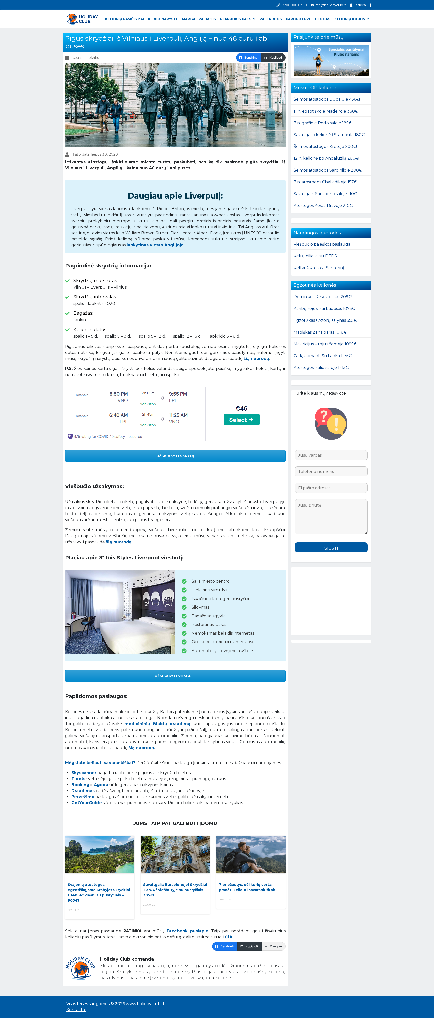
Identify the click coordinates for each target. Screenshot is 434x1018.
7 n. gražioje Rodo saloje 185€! (323, 123)
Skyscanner (83, 772)
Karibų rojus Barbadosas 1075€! (325, 308)
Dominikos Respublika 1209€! (323, 296)
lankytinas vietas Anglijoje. (156, 245)
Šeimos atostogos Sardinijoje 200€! (328, 170)
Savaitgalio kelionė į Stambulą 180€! (329, 134)
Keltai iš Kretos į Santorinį (319, 267)
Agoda (101, 784)
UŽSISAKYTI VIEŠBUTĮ (175, 676)
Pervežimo (82, 796)
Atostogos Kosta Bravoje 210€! (323, 205)
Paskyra (359, 5)
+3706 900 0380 (293, 5)
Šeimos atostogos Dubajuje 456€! (327, 99)
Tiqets (78, 778)
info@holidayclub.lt (330, 5)
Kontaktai (76, 1009)
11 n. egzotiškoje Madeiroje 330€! (326, 111)
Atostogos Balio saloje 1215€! (321, 367)
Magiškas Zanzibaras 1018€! (320, 332)
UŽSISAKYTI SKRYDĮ (175, 456)
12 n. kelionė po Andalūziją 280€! (326, 158)
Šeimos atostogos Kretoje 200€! (325, 146)
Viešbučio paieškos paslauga (322, 244)
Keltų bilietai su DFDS (315, 256)
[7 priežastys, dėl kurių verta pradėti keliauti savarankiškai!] (251, 854)
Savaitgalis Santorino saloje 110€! (326, 193)
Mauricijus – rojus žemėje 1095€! (325, 344)
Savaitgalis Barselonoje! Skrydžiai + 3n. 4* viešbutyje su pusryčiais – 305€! (175, 889)
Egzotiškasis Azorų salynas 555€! (325, 320)
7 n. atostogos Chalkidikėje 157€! (326, 182)
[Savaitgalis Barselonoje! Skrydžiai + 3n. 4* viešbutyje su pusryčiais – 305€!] (175, 854)
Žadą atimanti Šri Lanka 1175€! (323, 355)
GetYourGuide (86, 802)
